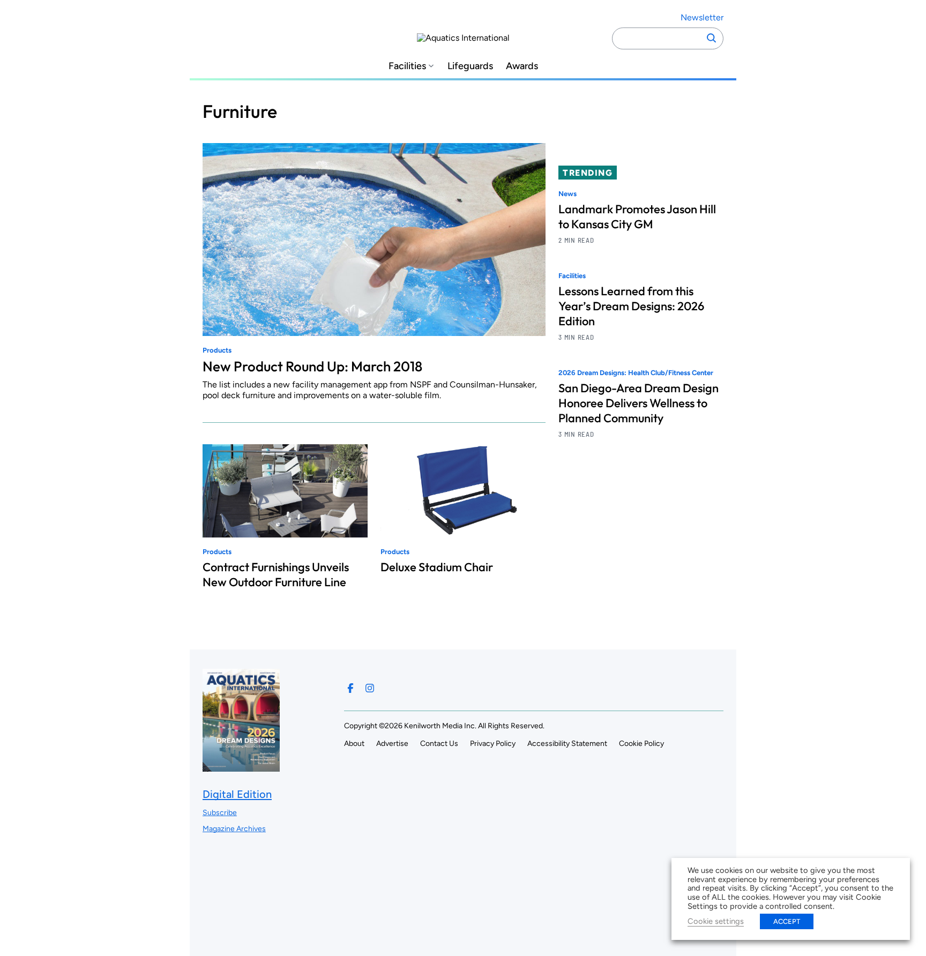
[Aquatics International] (463, 38)
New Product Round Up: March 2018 (312, 366)
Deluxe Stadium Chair (436, 566)
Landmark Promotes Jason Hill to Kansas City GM (637, 216)
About (354, 743)
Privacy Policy (493, 743)
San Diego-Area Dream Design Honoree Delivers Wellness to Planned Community (638, 403)
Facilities (407, 66)
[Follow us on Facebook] (350, 688)
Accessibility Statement (567, 743)
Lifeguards (470, 66)
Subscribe (220, 812)
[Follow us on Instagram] (369, 688)
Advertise (392, 743)
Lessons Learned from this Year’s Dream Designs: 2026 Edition (631, 306)
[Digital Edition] (241, 766)
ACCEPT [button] (786, 921)
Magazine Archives (234, 828)
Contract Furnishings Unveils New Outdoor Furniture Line (276, 574)
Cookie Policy (641, 743)
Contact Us (439, 743)
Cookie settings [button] (716, 921)
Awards (522, 66)
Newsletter (702, 17)
